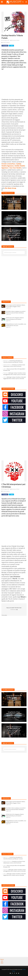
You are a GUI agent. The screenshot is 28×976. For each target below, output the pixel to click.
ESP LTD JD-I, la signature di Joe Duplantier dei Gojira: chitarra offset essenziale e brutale (14, 232)
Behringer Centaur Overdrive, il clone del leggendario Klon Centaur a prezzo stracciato (14, 373)
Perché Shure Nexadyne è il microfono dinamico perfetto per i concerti (13, 361)
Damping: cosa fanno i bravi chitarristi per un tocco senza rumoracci (14, 365)
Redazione (17, 206)
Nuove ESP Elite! (2, 961)
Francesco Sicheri (15, 40)
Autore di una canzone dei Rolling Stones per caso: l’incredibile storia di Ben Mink (14, 201)
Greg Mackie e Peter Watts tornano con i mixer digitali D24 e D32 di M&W (14, 217)
